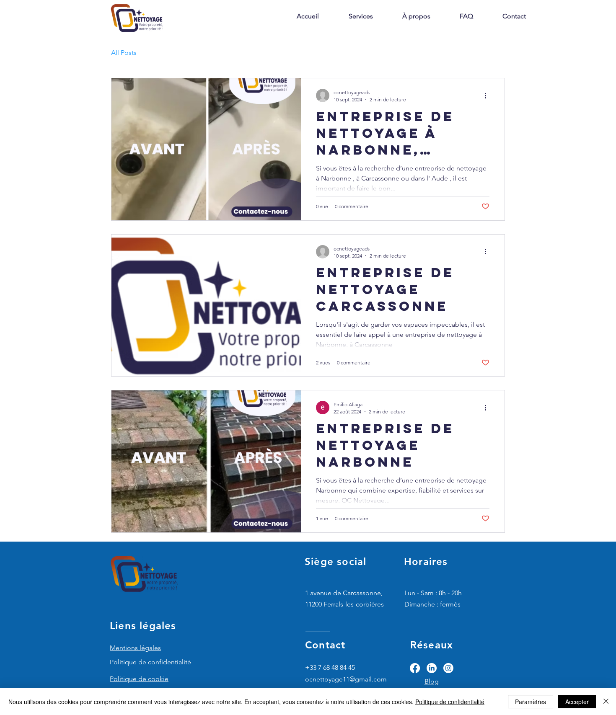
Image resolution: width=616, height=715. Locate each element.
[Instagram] (448, 668)
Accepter (577, 701)
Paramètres (530, 701)
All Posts (124, 53)
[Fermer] (606, 701)
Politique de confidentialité (449, 701)
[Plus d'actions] (488, 95)
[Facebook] (415, 668)
